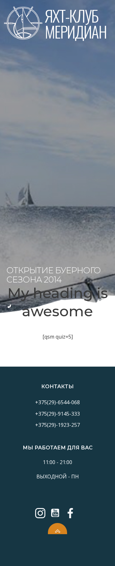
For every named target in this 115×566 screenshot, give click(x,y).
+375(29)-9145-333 (57, 413)
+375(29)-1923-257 (57, 424)
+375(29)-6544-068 (57, 402)
